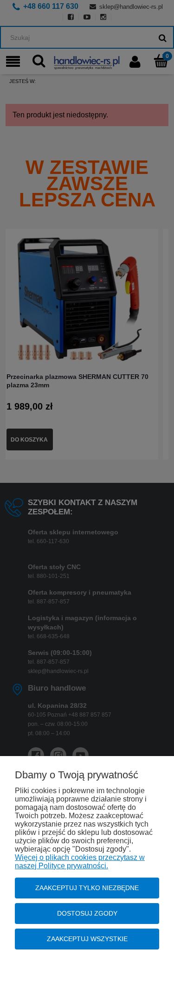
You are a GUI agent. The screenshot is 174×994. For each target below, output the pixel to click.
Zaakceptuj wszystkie (87, 939)
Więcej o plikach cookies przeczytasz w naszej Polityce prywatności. (80, 861)
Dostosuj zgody (87, 913)
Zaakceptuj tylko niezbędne (87, 887)
